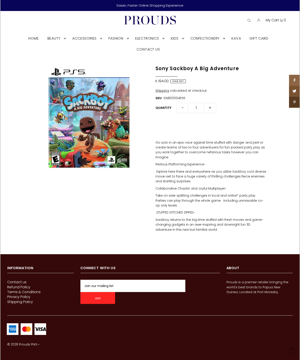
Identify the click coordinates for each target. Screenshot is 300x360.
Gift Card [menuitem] (258, 38)
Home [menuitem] (33, 38)
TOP (292, 354)
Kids (175, 38)
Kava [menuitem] (236, 38)
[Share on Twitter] (294, 91)
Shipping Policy (20, 301)
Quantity (163, 108)
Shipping (162, 90)
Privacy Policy (18, 296)
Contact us (17, 282)
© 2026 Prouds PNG (22, 344)
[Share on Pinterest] (294, 102)
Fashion (115, 38)
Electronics (147, 38)
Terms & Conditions (24, 291)
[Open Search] (249, 20)
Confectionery (205, 38)
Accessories (84, 38)
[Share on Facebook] (294, 80)
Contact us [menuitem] (148, 49)
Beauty (54, 38)
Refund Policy (18, 287)
